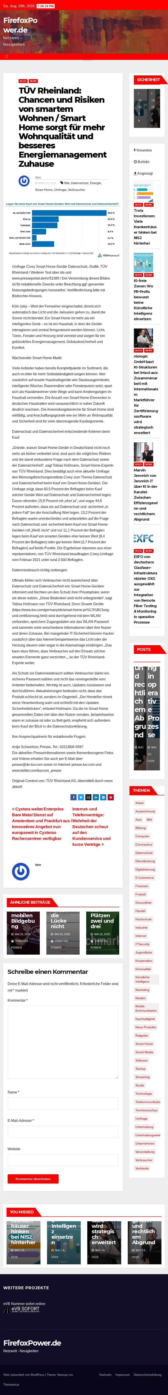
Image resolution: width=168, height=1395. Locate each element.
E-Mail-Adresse (21, 1120)
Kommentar (18, 1000)
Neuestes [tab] (144, 150)
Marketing (142, 990)
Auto (138, 819)
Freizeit (140, 894)
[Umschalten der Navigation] (87, 56)
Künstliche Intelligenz (142, 979)
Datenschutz (79, 183)
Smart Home (43, 189)
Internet (140, 936)
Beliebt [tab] (143, 162)
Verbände (142, 1168)
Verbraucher (76, 189)
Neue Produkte (145, 1027)
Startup (140, 1068)
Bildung (140, 828)
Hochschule (143, 919)
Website (14, 1149)
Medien (140, 998)
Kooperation (143, 960)
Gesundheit (143, 902)
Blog (23, 81)
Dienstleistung (145, 861)
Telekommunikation (148, 1102)
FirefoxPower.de (32, 1343)
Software (141, 1060)
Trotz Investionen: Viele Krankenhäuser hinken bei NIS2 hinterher (23, 1223)
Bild (66, 183)
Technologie (143, 1093)
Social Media (144, 1052)
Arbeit (139, 803)
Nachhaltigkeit (145, 1019)
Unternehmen (144, 1143)
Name (13, 1092)
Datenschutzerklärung (147, 1374)
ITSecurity (142, 944)
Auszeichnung (145, 811)
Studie (139, 1085)
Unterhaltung (144, 1127)
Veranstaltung (144, 1152)
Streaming (142, 1077)
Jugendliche (143, 952)
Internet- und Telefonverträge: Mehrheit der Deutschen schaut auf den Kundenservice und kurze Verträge (91, 827)
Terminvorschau (146, 1110)
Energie (95, 183)
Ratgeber (141, 1035)
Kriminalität (143, 969)
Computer (142, 836)
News (33, 81)
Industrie (141, 927)
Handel (140, 911)
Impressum (123, 1374)
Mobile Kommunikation (146, 1008)
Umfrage (60, 189)
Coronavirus (143, 844)
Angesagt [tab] (145, 173)
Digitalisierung (145, 869)
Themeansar (11, 1384)
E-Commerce (144, 877)
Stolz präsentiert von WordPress (24, 1374)
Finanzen (141, 886)
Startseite (105, 1374)
